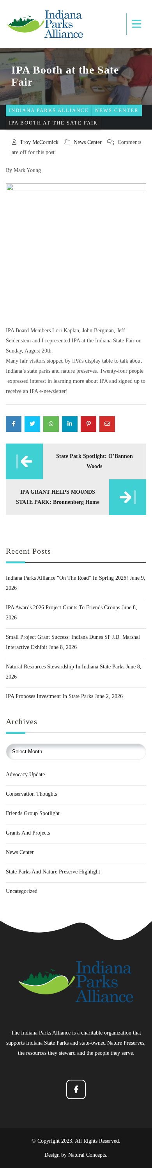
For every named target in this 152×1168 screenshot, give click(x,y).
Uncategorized (21, 891)
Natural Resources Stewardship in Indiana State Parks (65, 667)
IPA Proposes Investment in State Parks (49, 696)
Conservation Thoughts (31, 794)
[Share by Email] (107, 424)
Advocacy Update (25, 774)
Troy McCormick (39, 142)
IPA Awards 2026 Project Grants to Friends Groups (63, 607)
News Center (88, 142)
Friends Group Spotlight (33, 813)
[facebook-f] (76, 1089)
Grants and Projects (28, 833)
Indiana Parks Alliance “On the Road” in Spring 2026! (67, 578)
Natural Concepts (87, 1155)
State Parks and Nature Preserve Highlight (53, 872)
